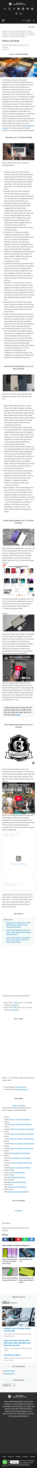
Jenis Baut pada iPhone (12, 1355)
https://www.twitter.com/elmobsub (19, 1119)
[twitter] (12, 1239)
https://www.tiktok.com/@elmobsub (20, 1124)
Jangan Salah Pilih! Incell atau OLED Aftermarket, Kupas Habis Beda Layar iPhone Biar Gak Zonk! (17, 1343)
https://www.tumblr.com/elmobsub (19, 1167)
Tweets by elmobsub (18, 1105)
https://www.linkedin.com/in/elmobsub (22, 1143)
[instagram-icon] (9, 9)
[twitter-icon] (5, 9)
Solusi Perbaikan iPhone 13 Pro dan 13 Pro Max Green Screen (10, 1261)
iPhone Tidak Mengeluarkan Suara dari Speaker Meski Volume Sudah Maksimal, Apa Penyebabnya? (18, 932)
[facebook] (5, 1239)
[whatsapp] (25, 1239)
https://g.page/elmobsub (17, 1172)
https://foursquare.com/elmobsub (22, 1163)
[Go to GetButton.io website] (5, 1466)
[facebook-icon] (27, 9)
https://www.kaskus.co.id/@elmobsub (21, 1148)
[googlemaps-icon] (16, 14)
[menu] (4, 20)
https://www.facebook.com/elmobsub (22, 1134)
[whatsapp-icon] (20, 14)
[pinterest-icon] (32, 9)
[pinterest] (18, 1239)
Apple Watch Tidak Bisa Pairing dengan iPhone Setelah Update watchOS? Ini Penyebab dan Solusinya (18, 940)
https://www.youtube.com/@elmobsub (22, 1139)
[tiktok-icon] (14, 9)
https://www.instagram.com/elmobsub (22, 1129)
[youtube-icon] (18, 9)
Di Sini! (18, 715)
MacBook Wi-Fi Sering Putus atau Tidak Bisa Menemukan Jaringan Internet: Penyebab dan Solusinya (18, 925)
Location (25, 1456)
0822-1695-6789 (20, 1087)
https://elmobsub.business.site (16, 1177)
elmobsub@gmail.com (21, 1089)
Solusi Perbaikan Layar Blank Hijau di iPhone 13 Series (26, 1280)
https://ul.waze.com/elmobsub (17, 1187)
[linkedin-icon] (23, 9)
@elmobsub (14, 1005)
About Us (11, 1456)
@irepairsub (14, 1010)
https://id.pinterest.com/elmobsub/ (20, 1158)
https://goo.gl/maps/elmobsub (17, 1182)
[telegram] (31, 1239)
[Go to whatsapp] (4, 1462)
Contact (32, 1456)
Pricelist (18, 1456)
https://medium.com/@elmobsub (20, 1153)
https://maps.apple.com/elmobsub (18, 1192)
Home (4, 1456)
